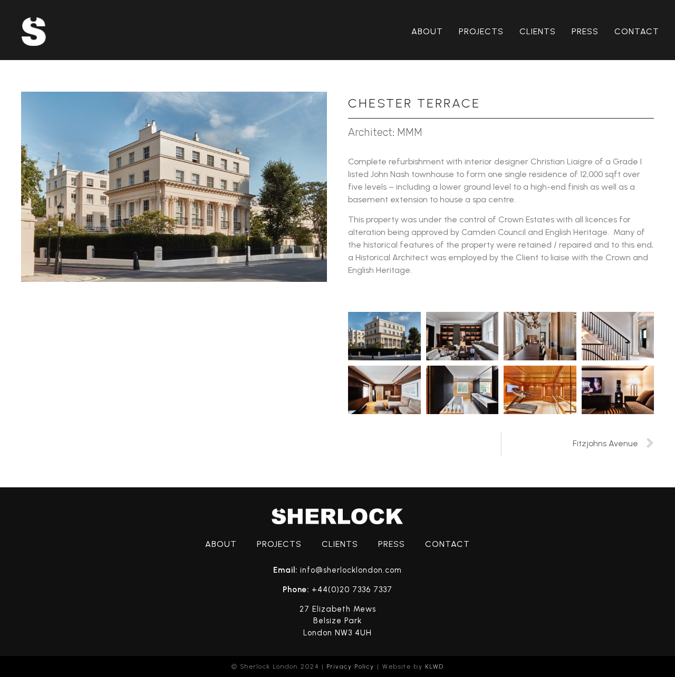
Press (585, 31)
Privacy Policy (350, 666)
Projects (481, 31)
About (427, 31)
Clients (537, 31)
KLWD (435, 666)
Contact (636, 31)
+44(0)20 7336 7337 (352, 589)
